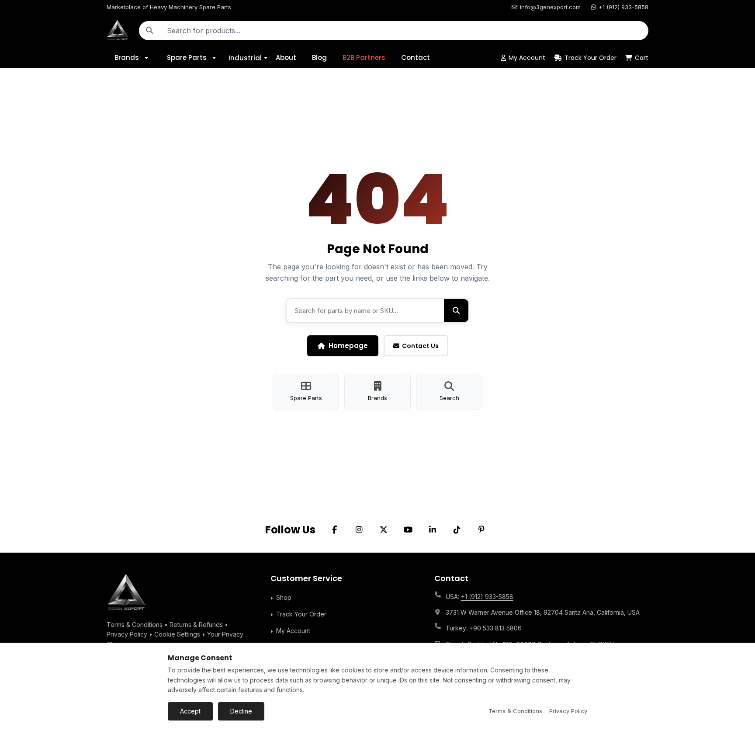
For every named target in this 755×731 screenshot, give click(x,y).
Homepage (348, 345)
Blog (319, 57)
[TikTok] (457, 530)
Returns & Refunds (196, 624)
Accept (190, 711)
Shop (283, 597)
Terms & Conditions (135, 624)
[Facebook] (334, 530)
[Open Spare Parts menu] (217, 57)
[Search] (149, 31)
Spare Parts (187, 57)
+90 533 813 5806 (495, 628)
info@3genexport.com (550, 6)
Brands (126, 57)
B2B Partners (364, 57)
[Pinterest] (481, 530)
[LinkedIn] (432, 530)
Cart (641, 57)
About (286, 57)
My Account (527, 57)
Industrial (245, 57)
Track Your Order (590, 57)
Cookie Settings (177, 634)
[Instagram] (359, 530)
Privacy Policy (127, 634)
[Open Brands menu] (149, 57)
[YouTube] (408, 530)
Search (449, 397)
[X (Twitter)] (383, 530)
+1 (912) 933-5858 (623, 6)
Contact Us (420, 345)
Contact (415, 57)
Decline (241, 711)
